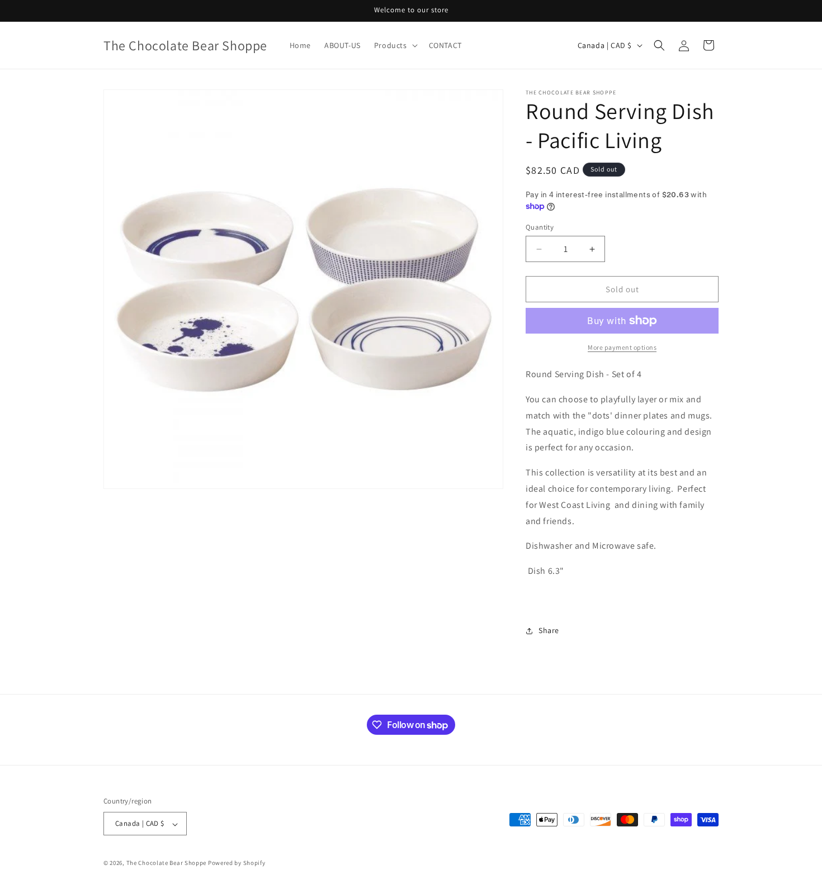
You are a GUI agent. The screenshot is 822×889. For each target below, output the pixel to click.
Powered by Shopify (237, 863)
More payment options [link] (622, 347)
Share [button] (548, 630)
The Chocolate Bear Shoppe (166, 863)
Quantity (540, 227)
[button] (394, 45)
